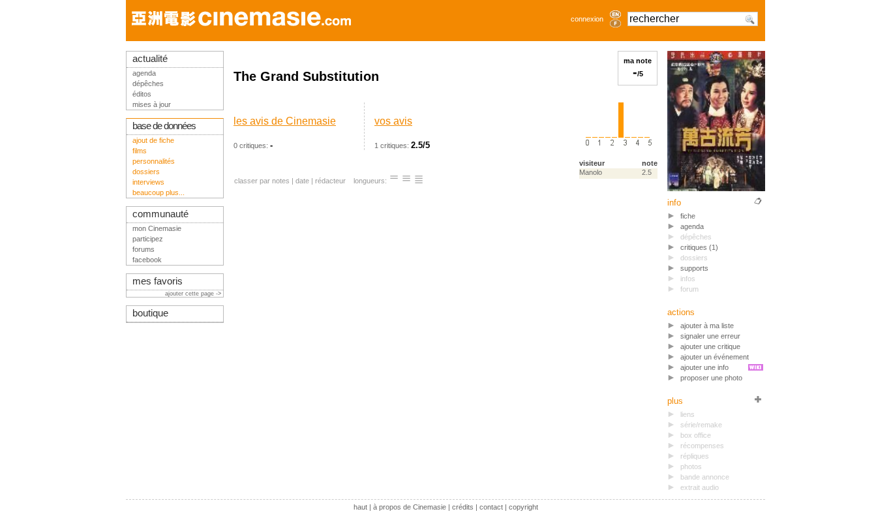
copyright (523, 507)
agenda (692, 226)
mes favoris (157, 281)
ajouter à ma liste (707, 325)
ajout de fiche (153, 140)
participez (147, 239)
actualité (150, 59)
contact (491, 507)
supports (694, 268)
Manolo (590, 172)
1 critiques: (402, 132)
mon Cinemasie (156, 228)
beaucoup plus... (158, 192)
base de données (164, 126)
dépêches (148, 83)
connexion (587, 19)
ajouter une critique (710, 346)
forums (143, 249)
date (302, 181)
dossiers (146, 172)
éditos (141, 94)
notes (281, 181)
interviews (148, 182)
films (139, 151)
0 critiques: (285, 132)
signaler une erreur (710, 336)
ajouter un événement (714, 357)
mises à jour (151, 104)
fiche (687, 216)
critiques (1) (699, 247)
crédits (463, 507)
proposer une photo (711, 378)
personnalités (153, 161)
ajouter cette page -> (194, 293)
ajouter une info (704, 367)
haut (360, 507)
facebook (147, 260)
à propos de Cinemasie (409, 507)
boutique (150, 313)
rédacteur (330, 181)
